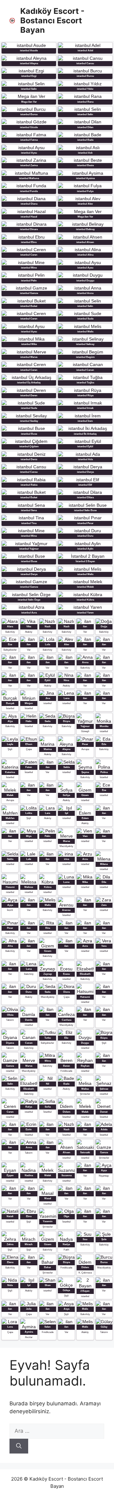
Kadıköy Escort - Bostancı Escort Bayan (52, 20)
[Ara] (19, 1446)
